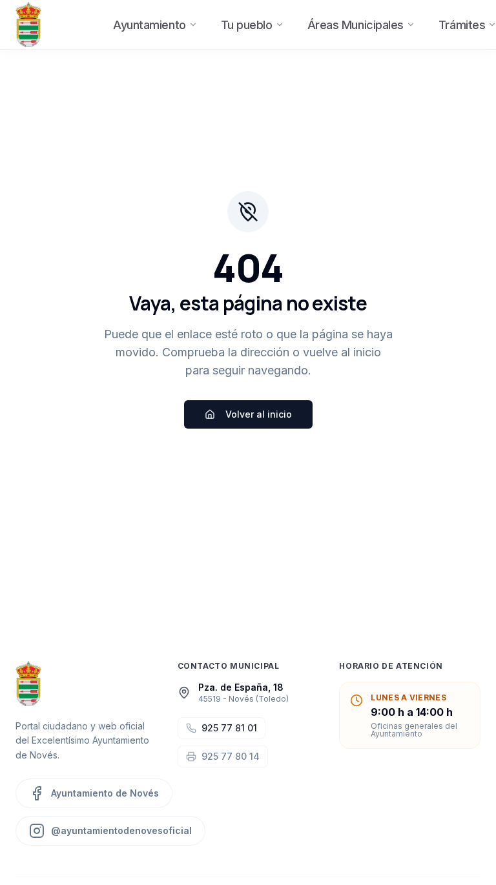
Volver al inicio (258, 414)
